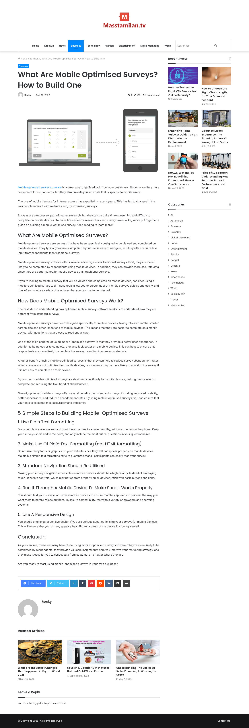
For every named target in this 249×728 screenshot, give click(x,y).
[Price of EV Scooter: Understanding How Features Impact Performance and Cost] (216, 161)
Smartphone (177, 277)
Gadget (174, 260)
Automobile (177, 220)
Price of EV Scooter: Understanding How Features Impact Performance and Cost (215, 180)
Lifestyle (49, 45)
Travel (174, 299)
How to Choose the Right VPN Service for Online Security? (182, 91)
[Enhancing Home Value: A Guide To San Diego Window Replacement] (183, 118)
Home (35, 45)
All (171, 215)
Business (76, 45)
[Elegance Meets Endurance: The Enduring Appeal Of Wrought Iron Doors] (216, 118)
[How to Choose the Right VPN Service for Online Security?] (183, 75)
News (62, 45)
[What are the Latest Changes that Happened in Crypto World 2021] (40, 652)
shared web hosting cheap (74, 721)
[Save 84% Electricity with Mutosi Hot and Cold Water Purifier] (89, 652)
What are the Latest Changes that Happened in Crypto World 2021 (39, 671)
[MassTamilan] (125, 20)
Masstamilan (177, 305)
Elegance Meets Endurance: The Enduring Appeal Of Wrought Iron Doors (215, 136)
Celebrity (175, 231)
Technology (93, 45)
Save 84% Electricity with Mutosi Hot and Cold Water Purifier (88, 669)
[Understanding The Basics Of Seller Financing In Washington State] (138, 652)
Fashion (109, 45)
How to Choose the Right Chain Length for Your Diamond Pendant (214, 94)
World (167, 45)
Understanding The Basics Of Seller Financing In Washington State (136, 671)
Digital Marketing (149, 45)
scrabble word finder (67, 721)
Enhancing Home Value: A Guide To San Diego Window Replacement (182, 136)
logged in (38, 703)
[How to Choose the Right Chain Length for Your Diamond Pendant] (216, 76)
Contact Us (223, 720)
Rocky (27, 95)
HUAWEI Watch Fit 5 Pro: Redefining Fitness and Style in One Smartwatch (181, 178)
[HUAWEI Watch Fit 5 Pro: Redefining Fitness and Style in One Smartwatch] (183, 161)
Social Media (177, 293)
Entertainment (127, 45)
